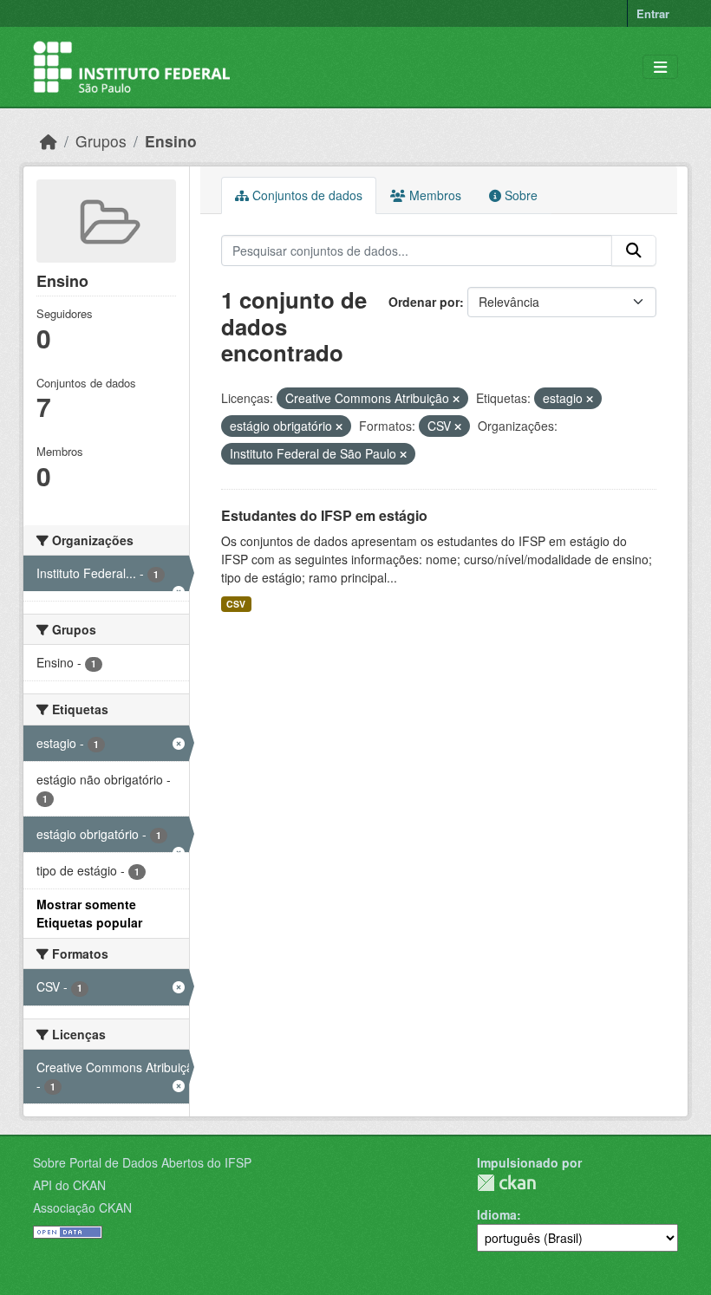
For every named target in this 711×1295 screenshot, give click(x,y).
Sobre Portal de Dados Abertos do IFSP (142, 1162)
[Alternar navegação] (660, 67)
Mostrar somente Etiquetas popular (89, 913)
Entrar (652, 13)
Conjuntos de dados (305, 195)
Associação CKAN (82, 1207)
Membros (433, 195)
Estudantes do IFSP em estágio (324, 515)
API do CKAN (69, 1185)
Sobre (519, 195)
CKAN (506, 1183)
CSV (235, 603)
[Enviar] (633, 250)
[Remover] (456, 399)
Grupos (101, 141)
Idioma (497, 1214)
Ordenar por (424, 301)
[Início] (48, 141)
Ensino (171, 141)
